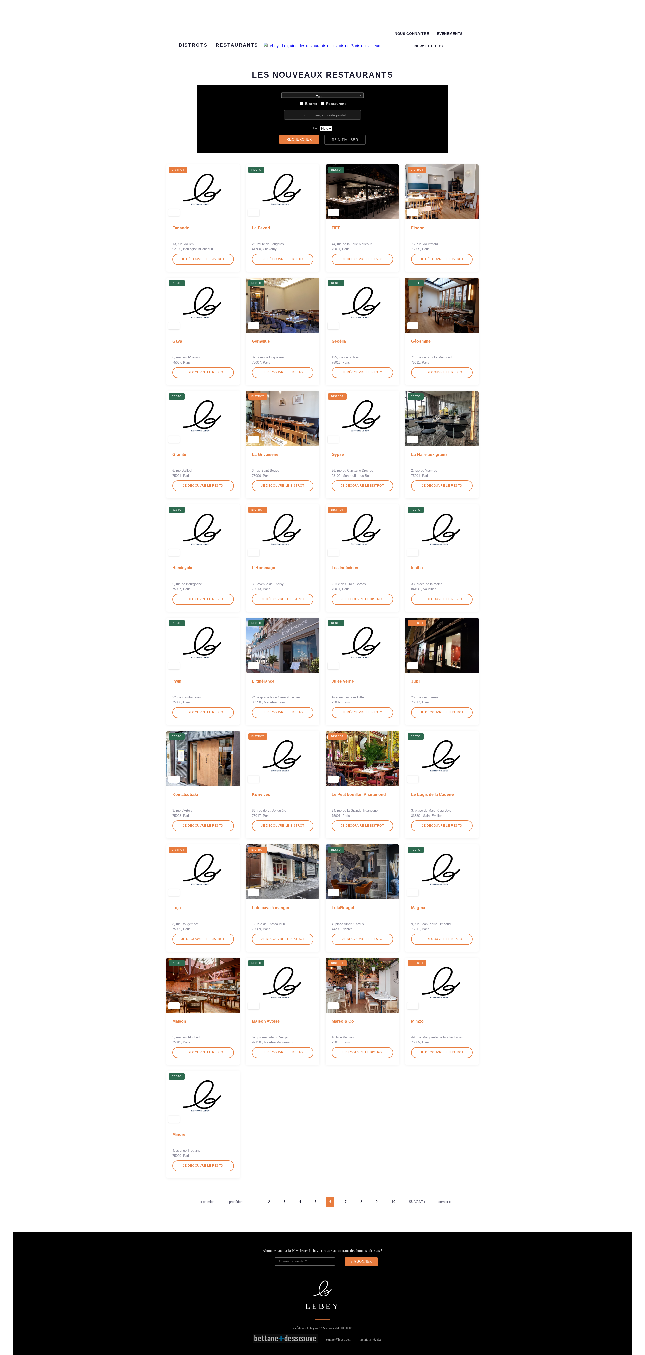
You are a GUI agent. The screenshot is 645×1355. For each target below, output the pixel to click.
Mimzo (417, 1021)
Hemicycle (182, 568)
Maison (179, 1021)
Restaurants (237, 45)
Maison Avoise (266, 1021)
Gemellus (261, 341)
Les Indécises (345, 568)
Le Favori (261, 228)
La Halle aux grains (429, 454)
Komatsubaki (185, 794)
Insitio (417, 568)
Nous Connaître (412, 34)
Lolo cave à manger (270, 908)
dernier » (444, 1202)
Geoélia (339, 341)
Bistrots (193, 45)
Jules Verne (343, 681)
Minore (178, 1134)
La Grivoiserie (265, 454)
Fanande (180, 228)
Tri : (316, 128)
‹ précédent (235, 1202)
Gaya (177, 341)
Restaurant (336, 104)
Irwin (176, 681)
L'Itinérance (263, 681)
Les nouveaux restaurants (322, 74)
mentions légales (371, 1339)
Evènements (450, 34)
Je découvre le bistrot (202, 259)
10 (393, 1202)
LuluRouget (343, 908)
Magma (418, 908)
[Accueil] (322, 46)
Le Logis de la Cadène (432, 794)
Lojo (176, 908)
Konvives (261, 794)
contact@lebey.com (338, 1339)
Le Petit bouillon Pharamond (359, 794)
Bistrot (311, 104)
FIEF (336, 228)
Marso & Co (343, 1021)
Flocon (418, 228)
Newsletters (428, 46)
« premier (207, 1202)
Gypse (338, 454)
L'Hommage (263, 568)
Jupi (415, 681)
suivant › (417, 1202)
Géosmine (421, 341)
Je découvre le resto (283, 259)
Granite (179, 454)
